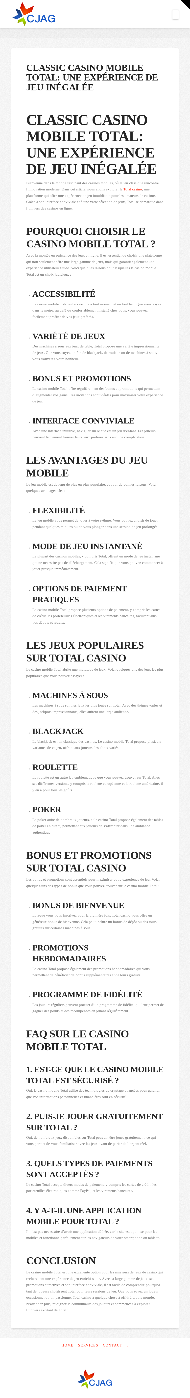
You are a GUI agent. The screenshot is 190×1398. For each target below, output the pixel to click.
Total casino (132, 189)
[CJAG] (95, 1379)
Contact (112, 1345)
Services (88, 1345)
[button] (175, 14)
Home (68, 1345)
